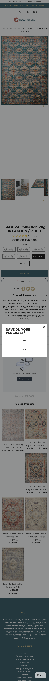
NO (24, 350)
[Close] (44, 327)
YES (24, 340)
